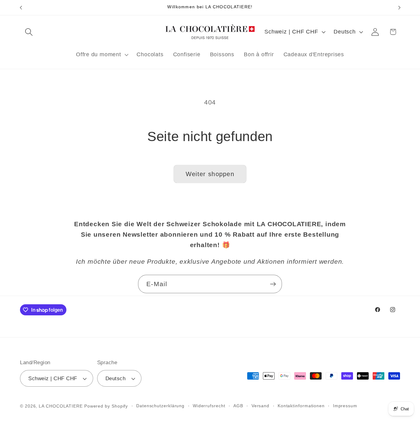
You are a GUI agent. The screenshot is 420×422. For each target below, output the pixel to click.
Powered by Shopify (106, 406)
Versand (260, 405)
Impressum (345, 405)
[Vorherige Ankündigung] (21, 7)
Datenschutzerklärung (160, 405)
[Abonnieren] (273, 284)
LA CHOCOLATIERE (61, 406)
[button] (29, 32)
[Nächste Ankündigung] (399, 7)
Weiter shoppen (210, 174)
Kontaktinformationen (301, 405)
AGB (238, 405)
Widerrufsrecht (209, 405)
